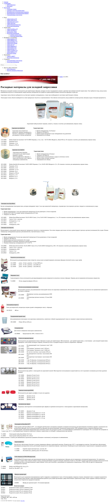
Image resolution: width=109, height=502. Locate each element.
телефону (48, 76)
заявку (61, 76)
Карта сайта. (23, 500)
